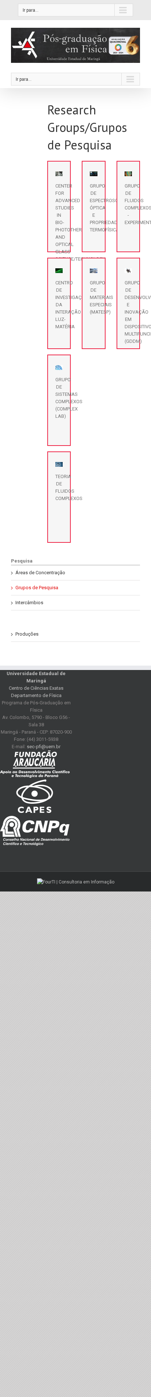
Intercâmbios (29, 602)
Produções (26, 634)
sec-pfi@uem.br (43, 746)
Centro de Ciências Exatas (36, 688)
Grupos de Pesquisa (36, 587)
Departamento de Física (36, 695)
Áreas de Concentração (40, 572)
